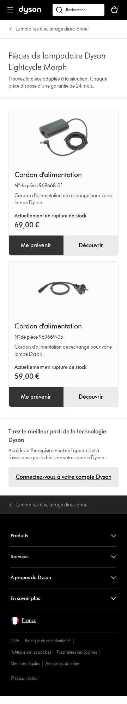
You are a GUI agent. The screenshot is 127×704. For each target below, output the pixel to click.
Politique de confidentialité (48, 640)
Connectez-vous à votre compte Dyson (63, 476)
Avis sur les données (62, 663)
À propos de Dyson (31, 578)
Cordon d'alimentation (48, 174)
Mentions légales (25, 663)
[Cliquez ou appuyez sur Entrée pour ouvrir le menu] (10, 10)
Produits (19, 536)
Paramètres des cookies (77, 652)
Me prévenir (36, 245)
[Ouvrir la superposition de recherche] (78, 10)
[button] (23, 620)
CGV (15, 640)
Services (20, 557)
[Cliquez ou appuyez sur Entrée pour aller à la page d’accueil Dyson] (30, 13)
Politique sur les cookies (31, 652)
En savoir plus (25, 598)
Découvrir (91, 245)
